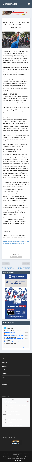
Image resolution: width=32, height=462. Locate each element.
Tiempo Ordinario (8, 401)
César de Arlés (10, 408)
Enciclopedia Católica (11, 337)
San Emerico (10, 422)
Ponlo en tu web (19, 425)
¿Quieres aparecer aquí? (19, 347)
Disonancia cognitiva (9, 332)
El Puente (8, 340)
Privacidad (4, 384)
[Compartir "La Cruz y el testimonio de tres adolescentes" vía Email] (17, 256)
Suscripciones (5, 370)
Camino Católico (10, 334)
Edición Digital (5, 381)
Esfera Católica (10, 328)
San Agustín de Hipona (12, 411)
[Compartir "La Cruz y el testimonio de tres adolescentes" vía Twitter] (14, 256)
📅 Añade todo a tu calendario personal (16, 405)
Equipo (3, 377)
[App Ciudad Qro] (16, 296)
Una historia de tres (11, 343)
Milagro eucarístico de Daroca (14, 419)
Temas (19, 27)
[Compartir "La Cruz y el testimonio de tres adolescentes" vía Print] (20, 256)
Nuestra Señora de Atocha (13, 414)
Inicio (3, 359)
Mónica (8, 409)
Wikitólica (9, 347)
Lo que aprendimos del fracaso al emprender (15, 345)
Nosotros (4, 373)
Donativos (4, 362)
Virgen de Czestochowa (10, 402)
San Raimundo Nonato (12, 417)
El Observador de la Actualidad (13, 330)
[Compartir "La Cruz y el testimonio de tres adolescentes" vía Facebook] (11, 256)
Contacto (4, 366)
